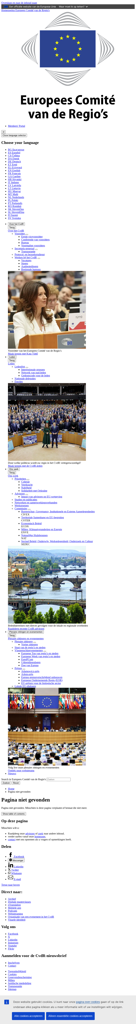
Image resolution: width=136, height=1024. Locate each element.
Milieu (11, 980)
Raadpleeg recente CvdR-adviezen (26, 628)
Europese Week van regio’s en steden (40, 656)
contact (11, 839)
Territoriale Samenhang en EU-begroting (42, 517)
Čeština (14, 155)
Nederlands (16, 197)
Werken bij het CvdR (26, 257)
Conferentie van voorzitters (35, 239)
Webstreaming (15, 913)
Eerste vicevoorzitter (32, 236)
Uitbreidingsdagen (30, 662)
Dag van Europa (29, 665)
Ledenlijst (20, 366)
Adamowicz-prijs (30, 671)
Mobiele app (14, 907)
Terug (12, 227)
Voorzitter (20, 233)
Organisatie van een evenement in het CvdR (31, 916)
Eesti (12, 164)
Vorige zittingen (29, 644)
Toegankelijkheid (17, 971)
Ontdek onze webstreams (21, 770)
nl (3, 132)
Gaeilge (14, 176)
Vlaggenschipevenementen (29, 650)
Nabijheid (26, 487)
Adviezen (20, 493)
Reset (16, 783)
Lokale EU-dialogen (25, 686)
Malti (13, 194)
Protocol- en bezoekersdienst (30, 254)
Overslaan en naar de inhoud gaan (19, 2)
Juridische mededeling (19, 983)
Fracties (19, 381)
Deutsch (14, 161)
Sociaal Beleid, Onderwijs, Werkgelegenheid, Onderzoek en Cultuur (57, 541)
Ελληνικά (15, 167)
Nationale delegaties (25, 378)
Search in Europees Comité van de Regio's (23, 779)
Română (14, 206)
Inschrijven (14, 962)
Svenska (14, 218)
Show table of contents (14, 814)
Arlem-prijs (27, 674)
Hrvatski (14, 179)
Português (15, 203)
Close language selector (14, 135)
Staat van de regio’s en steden (30, 647)
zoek (40, 833)
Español (14, 152)
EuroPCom (27, 659)
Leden (12, 357)
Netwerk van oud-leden (33, 372)
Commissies (21, 508)
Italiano (13, 182)
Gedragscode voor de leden (35, 375)
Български (16, 149)
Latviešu (14, 185)
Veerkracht (27, 484)
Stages (24, 263)
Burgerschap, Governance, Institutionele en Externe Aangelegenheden (58, 511)
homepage (39, 836)
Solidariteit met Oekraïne (34, 490)
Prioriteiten (21, 478)
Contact (12, 965)
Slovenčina (16, 209)
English (14, 170)
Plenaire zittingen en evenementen (25, 632)
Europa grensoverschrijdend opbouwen (41, 677)
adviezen (30, 833)
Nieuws (12, 773)
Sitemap (12, 989)
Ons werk (13, 469)
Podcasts (12, 910)
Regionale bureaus (31, 269)
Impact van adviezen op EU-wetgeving (41, 496)
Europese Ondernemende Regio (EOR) (42, 680)
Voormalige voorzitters (33, 245)
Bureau (25, 242)
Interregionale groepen (33, 369)
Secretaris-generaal (24, 248)
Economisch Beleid (31, 523)
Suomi (13, 215)
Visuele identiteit (16, 919)
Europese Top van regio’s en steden (39, 653)
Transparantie (28, 251)
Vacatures (26, 260)
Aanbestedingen (29, 266)
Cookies (12, 974)
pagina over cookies (88, 1002)
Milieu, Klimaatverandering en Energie (41, 529)
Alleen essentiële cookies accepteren (70, 1016)
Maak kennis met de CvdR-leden (25, 465)
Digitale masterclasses (19, 901)
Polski (13, 200)
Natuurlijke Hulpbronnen (34, 535)
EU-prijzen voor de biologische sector (41, 683)
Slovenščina (16, 212)
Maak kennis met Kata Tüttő (23, 353)
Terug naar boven (10, 884)
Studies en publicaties (26, 499)
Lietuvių (14, 188)
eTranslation (14, 904)
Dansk (13, 158)
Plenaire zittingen (24, 641)
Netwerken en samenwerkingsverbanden (36, 502)
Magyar (14, 191)
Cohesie (25, 481)
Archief (12, 898)
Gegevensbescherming (20, 977)
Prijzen (18, 668)
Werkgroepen (22, 505)
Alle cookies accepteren (28, 1016)
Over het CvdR (16, 224)
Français (14, 173)
